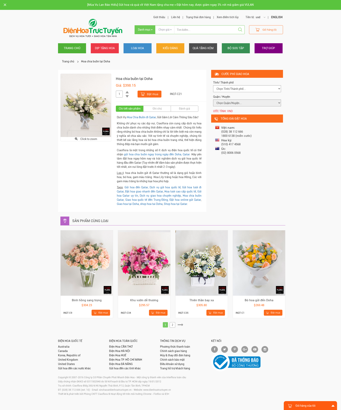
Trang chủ (72, 48)
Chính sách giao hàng (173, 351)
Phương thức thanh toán (175, 346)
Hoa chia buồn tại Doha (95, 61)
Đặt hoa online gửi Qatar (185, 199)
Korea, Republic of (69, 355)
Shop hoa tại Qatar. (176, 203)
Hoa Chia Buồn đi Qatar (141, 117)
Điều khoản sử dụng (172, 364)
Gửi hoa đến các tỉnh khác (125, 368)
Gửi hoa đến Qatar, (137, 187)
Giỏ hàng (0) (269, 29)
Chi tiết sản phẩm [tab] (130, 108)
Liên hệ (175, 17)
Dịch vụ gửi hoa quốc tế (165, 187)
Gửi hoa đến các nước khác (74, 368)
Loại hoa (137, 48)
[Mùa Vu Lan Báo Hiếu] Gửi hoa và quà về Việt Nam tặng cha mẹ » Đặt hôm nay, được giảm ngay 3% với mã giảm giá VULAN (170, 5)
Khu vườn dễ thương (144, 300)
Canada (63, 351)
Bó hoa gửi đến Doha (259, 300)
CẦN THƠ (127, 346)
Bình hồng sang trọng (87, 300)
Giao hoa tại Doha (128, 203)
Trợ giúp (268, 48)
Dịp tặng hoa (105, 48)
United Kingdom (68, 359)
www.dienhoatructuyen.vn (157, 389)
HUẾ (123, 355)
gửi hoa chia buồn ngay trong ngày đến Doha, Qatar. (157, 154)
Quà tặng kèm (203, 48)
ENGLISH (277, 17)
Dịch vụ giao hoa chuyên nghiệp (160, 195)
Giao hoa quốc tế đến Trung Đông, (147, 199)
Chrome (147, 394)
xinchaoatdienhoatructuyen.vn (115, 389)
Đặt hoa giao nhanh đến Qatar (144, 191)
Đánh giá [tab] (184, 108)
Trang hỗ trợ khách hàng (175, 368)
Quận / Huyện (221, 96)
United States (66, 364)
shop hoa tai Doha (151, 203)
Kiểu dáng (170, 48)
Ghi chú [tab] (157, 108)
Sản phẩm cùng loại (90, 221)
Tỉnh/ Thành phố (223, 82)
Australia (63, 346)
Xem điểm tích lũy (228, 17)
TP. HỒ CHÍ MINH (131, 359)
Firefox (157, 394)
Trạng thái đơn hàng (198, 17)
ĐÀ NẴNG (127, 364)
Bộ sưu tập (236, 48)
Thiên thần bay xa (201, 300)
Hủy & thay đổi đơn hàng (175, 355)
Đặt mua (152, 94)
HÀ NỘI (125, 351)
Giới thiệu (159, 17)
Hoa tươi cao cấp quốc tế (180, 191)
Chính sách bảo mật (172, 359)
